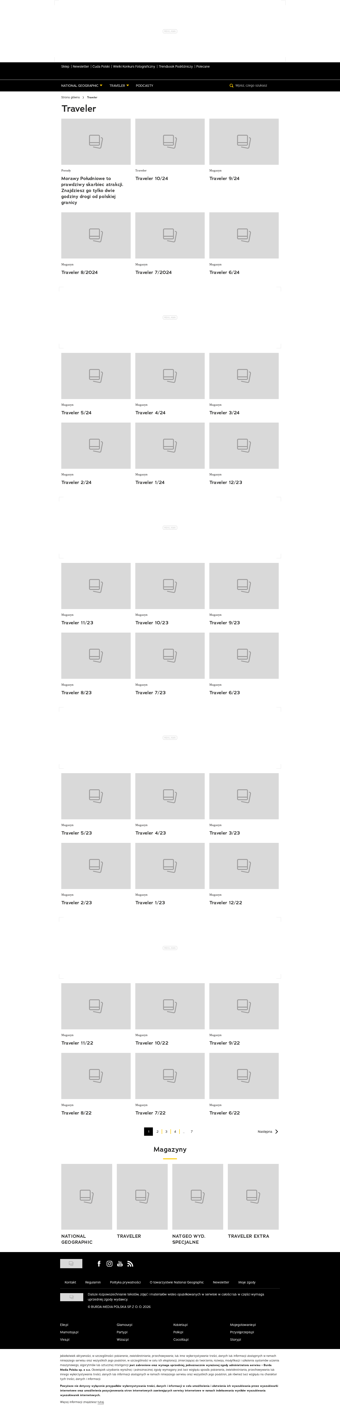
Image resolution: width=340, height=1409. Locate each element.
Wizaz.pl (123, 1339)
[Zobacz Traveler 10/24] (170, 142)
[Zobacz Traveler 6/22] (244, 1076)
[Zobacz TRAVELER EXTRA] (253, 1197)
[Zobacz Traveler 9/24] (244, 142)
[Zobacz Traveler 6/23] (244, 656)
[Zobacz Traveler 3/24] (244, 376)
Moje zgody (247, 1282)
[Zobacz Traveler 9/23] (244, 586)
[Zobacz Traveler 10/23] (170, 586)
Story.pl (235, 1339)
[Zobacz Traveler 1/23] (170, 866)
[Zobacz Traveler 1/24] (170, 446)
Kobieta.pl (180, 1325)
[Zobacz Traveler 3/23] (244, 796)
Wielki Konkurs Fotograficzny (134, 66)
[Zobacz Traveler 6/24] (244, 235)
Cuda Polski (101, 66)
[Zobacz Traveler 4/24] (170, 376)
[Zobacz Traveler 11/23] (96, 586)
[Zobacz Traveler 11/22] (96, 1006)
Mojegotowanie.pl (243, 1325)
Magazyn (215, 170)
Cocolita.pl (181, 1339)
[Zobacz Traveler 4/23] (170, 796)
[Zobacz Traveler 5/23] (96, 796)
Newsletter (81, 66)
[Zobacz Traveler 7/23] (170, 656)
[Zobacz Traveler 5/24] (96, 376)
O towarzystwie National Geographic (177, 1282)
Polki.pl (178, 1332)
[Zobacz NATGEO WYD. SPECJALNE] (197, 1197)
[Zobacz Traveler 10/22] (170, 1006)
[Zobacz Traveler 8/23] (96, 656)
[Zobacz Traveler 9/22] (244, 1006)
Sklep (65, 66)
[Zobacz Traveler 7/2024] (170, 235)
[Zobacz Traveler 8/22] (96, 1076)
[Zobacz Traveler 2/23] (96, 866)
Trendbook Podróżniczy (176, 66)
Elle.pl (64, 1325)
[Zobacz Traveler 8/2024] (96, 235)
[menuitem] (82, 85)
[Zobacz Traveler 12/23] (244, 446)
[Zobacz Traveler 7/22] (170, 1076)
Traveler (141, 170)
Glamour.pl (124, 1325)
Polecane (203, 66)
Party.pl (122, 1332)
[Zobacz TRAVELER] (142, 1197)
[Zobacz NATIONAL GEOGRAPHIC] (86, 1197)
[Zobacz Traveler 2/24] (96, 446)
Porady (66, 170)
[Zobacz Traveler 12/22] (244, 866)
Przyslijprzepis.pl (242, 1332)
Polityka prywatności (125, 1282)
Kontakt (70, 1282)
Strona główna (70, 97)
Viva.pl (64, 1339)
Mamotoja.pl (69, 1332)
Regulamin (93, 1282)
